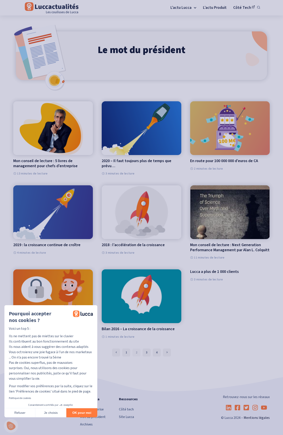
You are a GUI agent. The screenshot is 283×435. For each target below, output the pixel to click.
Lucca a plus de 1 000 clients (214, 271)
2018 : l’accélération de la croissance (133, 245)
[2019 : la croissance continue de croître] (53, 212)
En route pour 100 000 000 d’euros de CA (224, 161)
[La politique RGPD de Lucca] (53, 296)
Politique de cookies (20, 398)
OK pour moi (81, 412)
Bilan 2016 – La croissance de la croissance (138, 329)
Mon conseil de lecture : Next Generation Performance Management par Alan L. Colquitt (230, 247)
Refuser (19, 412)
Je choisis (51, 412)
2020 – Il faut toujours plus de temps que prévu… (136, 163)
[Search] (258, 7)
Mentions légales (257, 417)
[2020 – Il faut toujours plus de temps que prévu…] (141, 128)
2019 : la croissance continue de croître (46, 245)
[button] (11, 426)
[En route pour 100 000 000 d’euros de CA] (230, 128)
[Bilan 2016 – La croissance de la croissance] (141, 296)
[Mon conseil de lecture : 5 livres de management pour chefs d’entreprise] (53, 128)
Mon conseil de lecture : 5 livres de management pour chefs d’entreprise (45, 163)
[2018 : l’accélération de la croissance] (141, 212)
